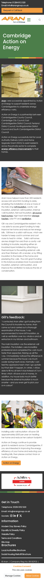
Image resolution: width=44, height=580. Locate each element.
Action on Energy (11, 463)
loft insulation (20, 207)
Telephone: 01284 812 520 (13, 2)
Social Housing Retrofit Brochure (16, 554)
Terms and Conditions (11, 538)
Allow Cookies (32, 575)
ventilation (26, 218)
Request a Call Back (12, 10)
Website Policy (8, 534)
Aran (3, 100)
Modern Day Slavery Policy (13, 526)
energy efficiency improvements (16, 149)
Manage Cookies (13, 575)
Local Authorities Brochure (13, 550)
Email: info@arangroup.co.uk (14, 5)
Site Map (5, 542)
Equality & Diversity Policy (13, 530)
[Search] (39, 19)
